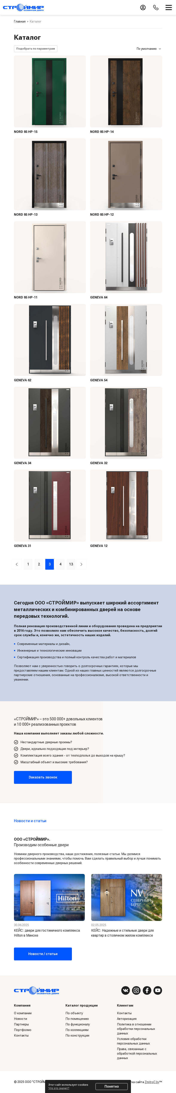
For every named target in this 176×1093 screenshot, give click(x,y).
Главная (20, 21)
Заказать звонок (43, 777)
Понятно (112, 1086)
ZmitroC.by (152, 1082)
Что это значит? (58, 1088)
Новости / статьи (43, 954)
